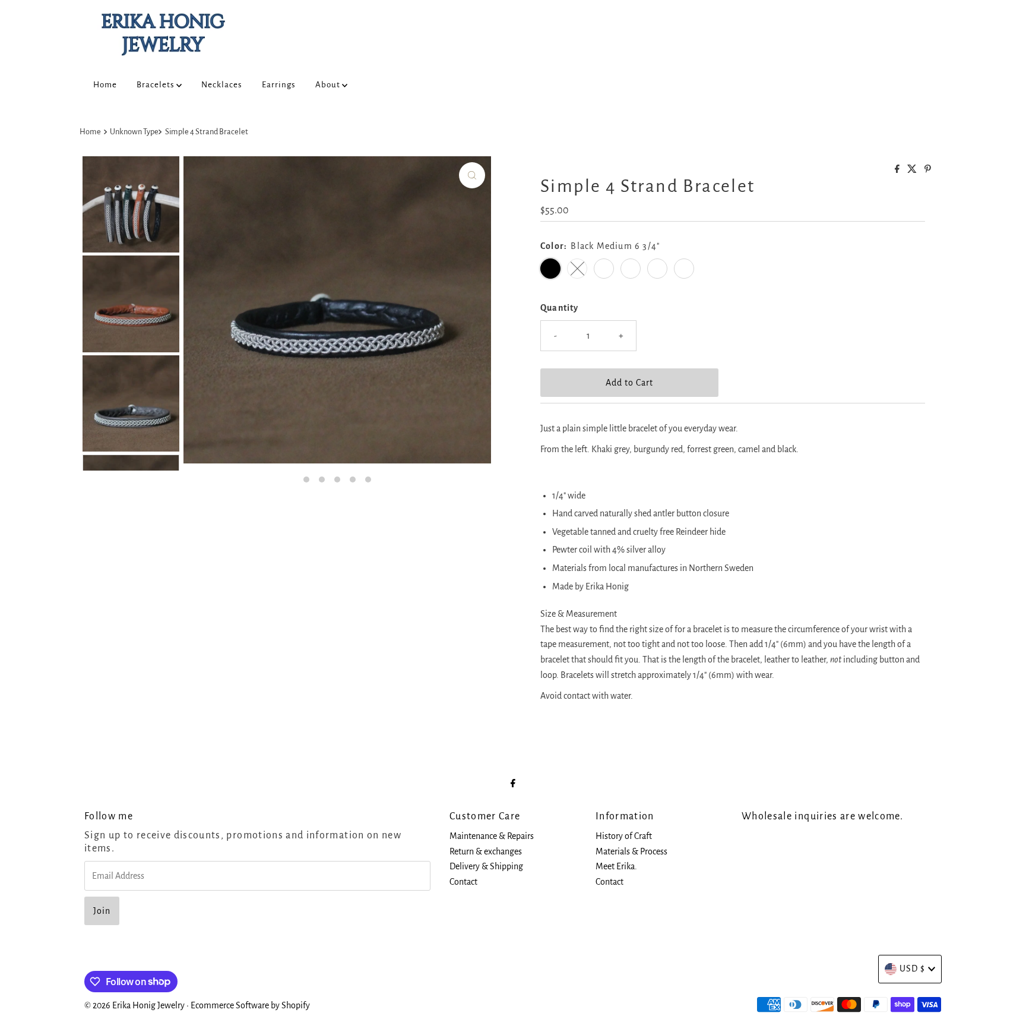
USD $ (912, 968)
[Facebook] (513, 783)
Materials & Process (631, 851)
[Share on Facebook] (898, 170)
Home (105, 84)
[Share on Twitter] (913, 170)
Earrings (279, 84)
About (328, 84)
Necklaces (221, 84)
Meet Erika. (616, 866)
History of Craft (624, 836)
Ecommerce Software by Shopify (250, 1005)
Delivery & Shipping (486, 866)
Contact (463, 882)
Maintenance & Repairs (491, 836)
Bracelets (156, 84)
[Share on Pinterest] (927, 170)
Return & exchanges (485, 851)
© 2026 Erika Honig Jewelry (134, 1005)
